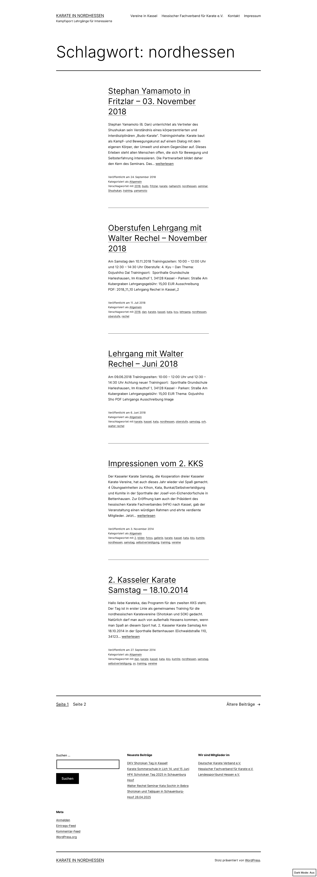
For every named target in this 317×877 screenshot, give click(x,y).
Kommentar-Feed (68, 831)
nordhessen (189, 186)
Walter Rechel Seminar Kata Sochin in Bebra (158, 785)
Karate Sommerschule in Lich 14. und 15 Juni (158, 769)
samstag (194, 421)
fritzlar (154, 186)
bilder (141, 537)
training (127, 190)
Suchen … (63, 755)
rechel (125, 316)
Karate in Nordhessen (80, 15)
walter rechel (116, 426)
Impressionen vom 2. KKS (155, 463)
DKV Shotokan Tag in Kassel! (147, 763)
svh (203, 421)
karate (163, 186)
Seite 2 (79, 704)
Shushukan (115, 190)
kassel (161, 311)
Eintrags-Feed (66, 825)
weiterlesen (165, 164)
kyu (176, 311)
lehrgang (185, 311)
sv (134, 663)
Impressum (252, 16)
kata (169, 311)
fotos (149, 537)
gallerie (158, 537)
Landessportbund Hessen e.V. (219, 774)
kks (192, 537)
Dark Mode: (301, 872)
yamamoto (140, 190)
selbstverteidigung (147, 542)
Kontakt (234, 16)
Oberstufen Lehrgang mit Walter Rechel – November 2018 (157, 238)
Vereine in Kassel (143, 16)
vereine (176, 542)
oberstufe (114, 316)
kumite (200, 537)
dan (144, 311)
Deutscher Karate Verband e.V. (219, 763)
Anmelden (63, 820)
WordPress (252, 860)
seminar (203, 186)
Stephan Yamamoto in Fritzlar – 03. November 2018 (152, 101)
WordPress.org (66, 837)
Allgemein (135, 181)
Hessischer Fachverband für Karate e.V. (192, 16)
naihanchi (175, 186)
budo (145, 186)
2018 (137, 186)
